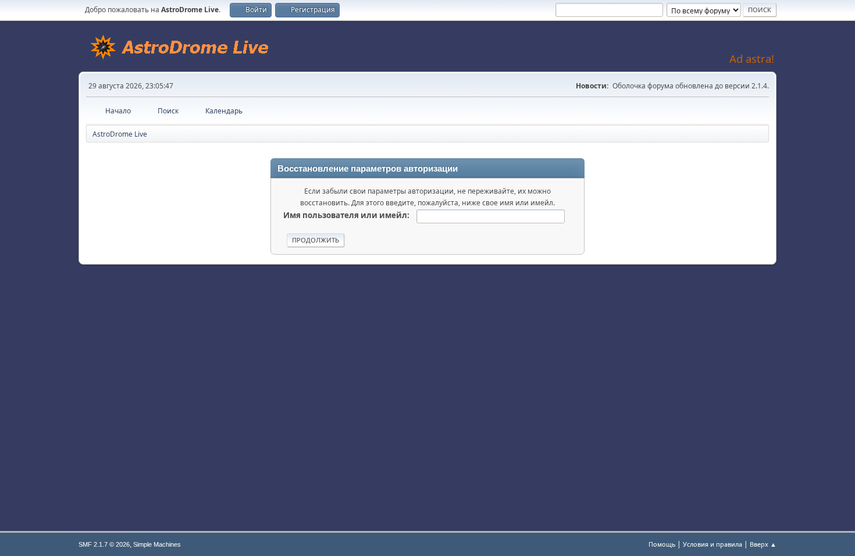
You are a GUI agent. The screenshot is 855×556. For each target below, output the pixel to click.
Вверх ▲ (763, 544)
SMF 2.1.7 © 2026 (104, 544)
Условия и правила (712, 544)
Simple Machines (157, 544)
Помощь (662, 544)
